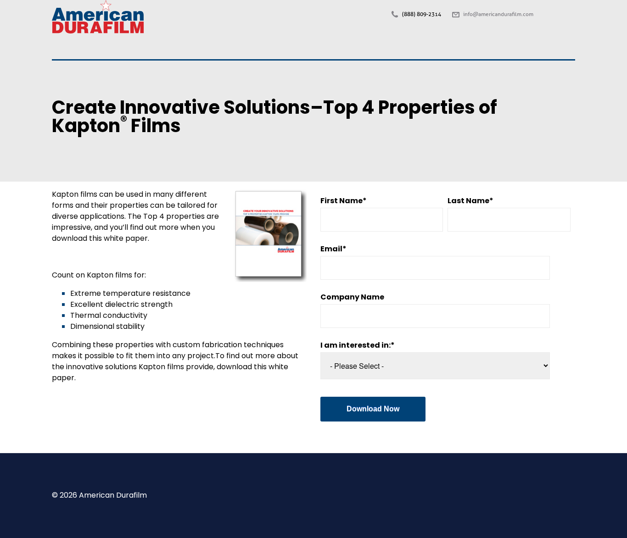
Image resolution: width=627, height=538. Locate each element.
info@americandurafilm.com (498, 14)
